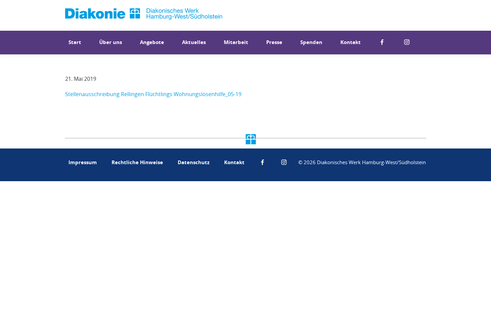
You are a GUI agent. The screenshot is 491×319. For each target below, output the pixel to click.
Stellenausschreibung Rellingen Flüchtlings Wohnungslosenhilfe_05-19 (153, 94)
